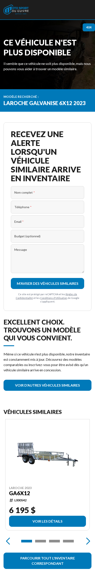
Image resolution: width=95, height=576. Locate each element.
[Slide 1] (26, 541)
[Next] (87, 541)
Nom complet (24, 192)
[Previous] (8, 541)
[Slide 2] (40, 541)
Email (19, 221)
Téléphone (23, 207)
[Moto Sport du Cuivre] (16, 10)
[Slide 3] (54, 541)
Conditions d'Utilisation (53, 297)
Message (20, 249)
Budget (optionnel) (27, 236)
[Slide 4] (68, 541)
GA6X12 (19, 493)
